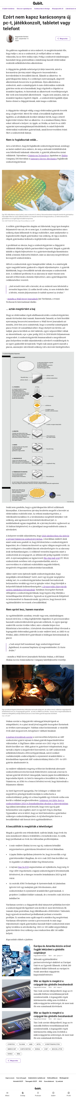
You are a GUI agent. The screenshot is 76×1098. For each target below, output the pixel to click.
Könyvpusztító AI (57, 8)
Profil (69, 1095)
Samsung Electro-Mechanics (43, 158)
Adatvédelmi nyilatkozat (36, 1078)
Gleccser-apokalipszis (24, 8)
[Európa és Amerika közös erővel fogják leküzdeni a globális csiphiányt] (16, 960)
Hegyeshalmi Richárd (21, 36)
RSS (40, 1081)
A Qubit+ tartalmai (8, 8)
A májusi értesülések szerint (19, 737)
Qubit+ (53, 1095)
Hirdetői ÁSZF (18, 1081)
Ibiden (65, 155)
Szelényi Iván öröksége (42, 8)
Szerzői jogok (21, 1078)
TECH (17, 40)
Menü (7, 1095)
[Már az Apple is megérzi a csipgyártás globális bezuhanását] (16, 993)
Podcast (38, 1095)
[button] (11, 1044)
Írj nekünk (59, 1081)
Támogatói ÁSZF (31, 1081)
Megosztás (64, 39)
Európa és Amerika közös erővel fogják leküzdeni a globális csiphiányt (52, 949)
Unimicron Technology (38, 155)
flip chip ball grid (52, 558)
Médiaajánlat (64, 1078)
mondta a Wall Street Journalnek (23, 298)
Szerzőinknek (49, 1081)
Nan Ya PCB (23, 867)
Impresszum (10, 1078)
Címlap (22, 1095)
